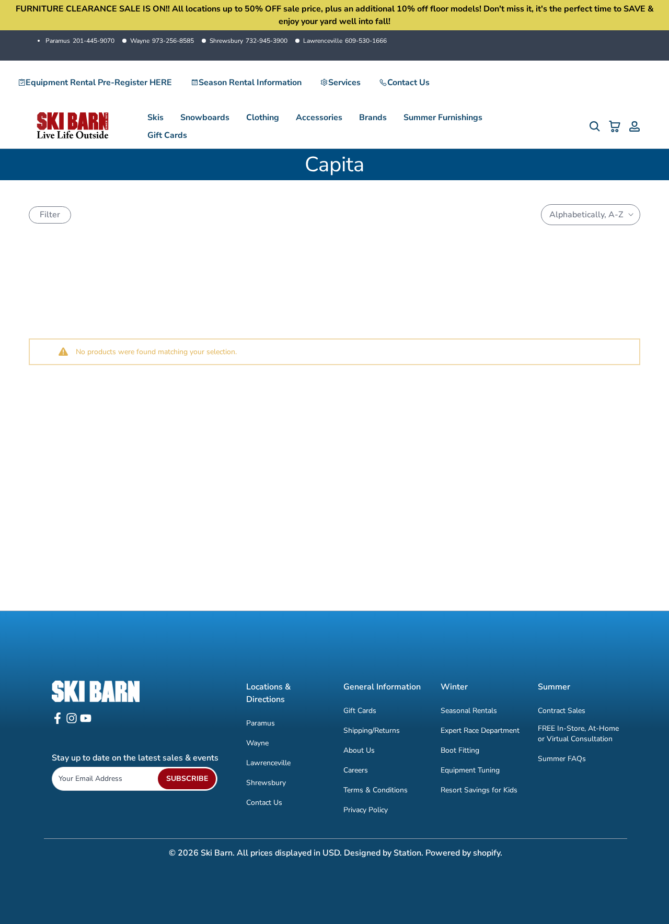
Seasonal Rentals (469, 711)
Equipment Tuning (470, 770)
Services (344, 82)
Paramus (79, 41)
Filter (50, 214)
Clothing (262, 117)
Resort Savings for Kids (479, 790)
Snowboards (204, 117)
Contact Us (408, 82)
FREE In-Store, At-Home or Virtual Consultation (578, 733)
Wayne (162, 41)
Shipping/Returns (371, 730)
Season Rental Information (250, 82)
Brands (373, 117)
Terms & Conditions (375, 790)
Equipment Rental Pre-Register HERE (99, 82)
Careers (355, 770)
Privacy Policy (365, 810)
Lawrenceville (345, 41)
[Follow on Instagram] (71, 721)
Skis (155, 117)
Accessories (319, 117)
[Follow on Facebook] (57, 721)
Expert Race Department (480, 730)
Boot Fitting (460, 750)
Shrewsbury (248, 41)
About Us (359, 750)
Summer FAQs (562, 759)
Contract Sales (561, 711)
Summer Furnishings (442, 117)
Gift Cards (167, 135)
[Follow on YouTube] (85, 721)
